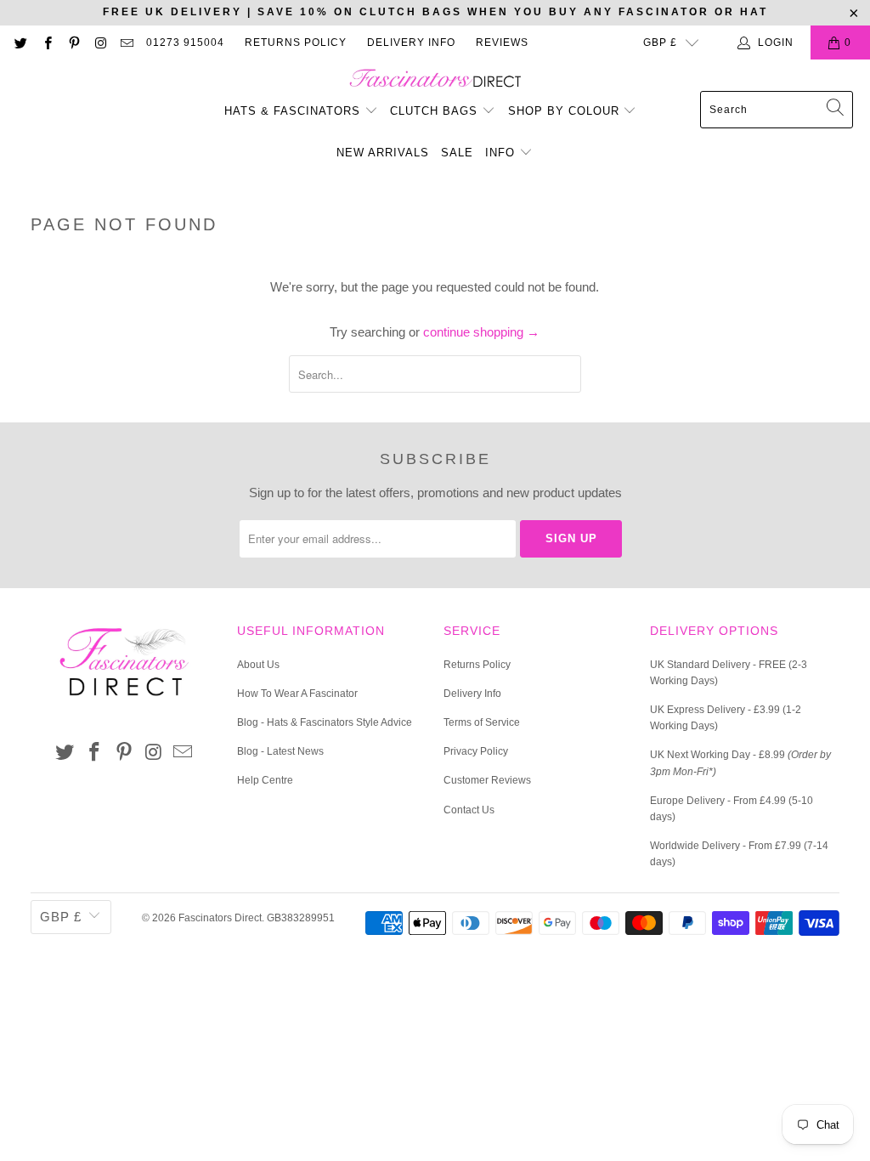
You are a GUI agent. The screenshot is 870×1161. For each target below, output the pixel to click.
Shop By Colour (566, 111)
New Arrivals (382, 152)
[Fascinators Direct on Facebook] (46, 42)
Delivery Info (411, 42)
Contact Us (468, 810)
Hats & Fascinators (292, 111)
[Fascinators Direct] (435, 79)
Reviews (502, 42)
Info (502, 152)
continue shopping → (481, 332)
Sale (457, 152)
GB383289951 (301, 918)
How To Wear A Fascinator (297, 693)
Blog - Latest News (280, 751)
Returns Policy (296, 42)
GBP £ (660, 42)
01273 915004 (185, 42)
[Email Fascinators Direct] (126, 42)
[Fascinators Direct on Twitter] (20, 42)
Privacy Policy (475, 751)
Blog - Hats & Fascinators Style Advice (324, 722)
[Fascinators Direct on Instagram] (100, 42)
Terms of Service (481, 722)
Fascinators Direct (220, 918)
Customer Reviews (487, 780)
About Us (258, 665)
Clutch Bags (436, 111)
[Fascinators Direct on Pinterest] (73, 42)
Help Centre (265, 780)
